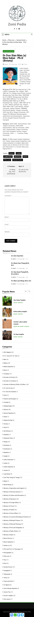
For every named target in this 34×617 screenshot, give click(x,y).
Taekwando (7, 574)
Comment (8, 196)
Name (7, 217)
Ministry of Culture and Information (14, 495)
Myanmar (18, 156)
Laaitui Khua (8, 156)
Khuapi (5, 442)
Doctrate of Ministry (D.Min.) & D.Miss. (15, 384)
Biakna (5, 363)
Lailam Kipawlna (8, 467)
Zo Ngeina (7, 585)
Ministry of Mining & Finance (12, 520)
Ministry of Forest (9, 506)
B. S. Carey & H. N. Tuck (10, 356)
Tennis (5, 577)
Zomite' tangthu (18, 302)
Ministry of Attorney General (12, 492)
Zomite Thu (17, 326)
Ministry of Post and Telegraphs (13, 527)
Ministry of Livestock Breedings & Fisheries (16, 517)
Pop (5, 560)
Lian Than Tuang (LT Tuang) (11, 477)
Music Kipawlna (8, 542)
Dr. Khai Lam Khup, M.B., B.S (21, 281)
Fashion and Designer (10, 399)
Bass (5, 359)
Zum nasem (7, 599)
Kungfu (6, 456)
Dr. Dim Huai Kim (17, 256)
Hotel (5, 427)
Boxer (5, 370)
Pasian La (6, 545)
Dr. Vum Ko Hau (8, 388)
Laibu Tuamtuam (8, 459)
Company (6, 374)
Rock (5, 563)
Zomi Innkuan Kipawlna (10, 588)
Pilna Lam (7, 160)
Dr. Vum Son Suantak (10, 391)
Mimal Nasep (7, 484)
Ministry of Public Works (11, 531)
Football (6, 402)
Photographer (7, 552)
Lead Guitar (7, 474)
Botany (11, 153)
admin (6, 64)
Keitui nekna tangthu (20, 311)
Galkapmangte (8, 406)
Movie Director (8, 538)
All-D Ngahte (7, 352)
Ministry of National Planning (12, 524)
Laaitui (18, 153)
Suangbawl (7, 570)
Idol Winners (7, 431)
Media (5, 481)
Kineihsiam (7, 449)
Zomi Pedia (17, 24)
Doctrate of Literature (10, 381)
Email (7, 224)
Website (7, 232)
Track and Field (8, 581)
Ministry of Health (9, 509)
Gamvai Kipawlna (9, 413)
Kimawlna (6, 445)
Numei (25, 156)
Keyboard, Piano (8, 438)
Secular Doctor (8, 51)
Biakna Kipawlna (8, 366)
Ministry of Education (10, 499)
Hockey (6, 424)
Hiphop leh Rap (8, 420)
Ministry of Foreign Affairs (11, 502)
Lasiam (6, 470)
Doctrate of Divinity (9, 377)
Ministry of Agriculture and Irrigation (14, 488)
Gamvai (6, 409)
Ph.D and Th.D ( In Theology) (12, 549)
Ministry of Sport (8, 535)
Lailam (5, 463)
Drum (5, 395)
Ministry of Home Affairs (11, 513)
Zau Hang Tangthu (19, 300)
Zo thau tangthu (19, 334)
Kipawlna (6, 452)
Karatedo (6, 434)
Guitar (5, 416)
